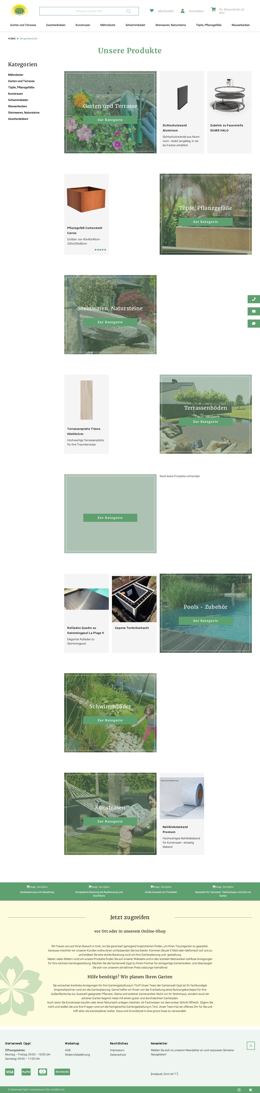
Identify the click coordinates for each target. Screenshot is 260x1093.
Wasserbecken (241, 25)
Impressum (117, 1050)
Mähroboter (107, 25)
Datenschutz (118, 1055)
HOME (12, 38)
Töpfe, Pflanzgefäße (208, 25)
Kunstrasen (83, 25)
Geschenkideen (55, 25)
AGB (68, 1050)
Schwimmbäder (135, 25)
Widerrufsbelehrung (77, 1055)
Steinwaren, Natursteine (170, 25)
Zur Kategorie (110, 120)
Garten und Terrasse (23, 25)
